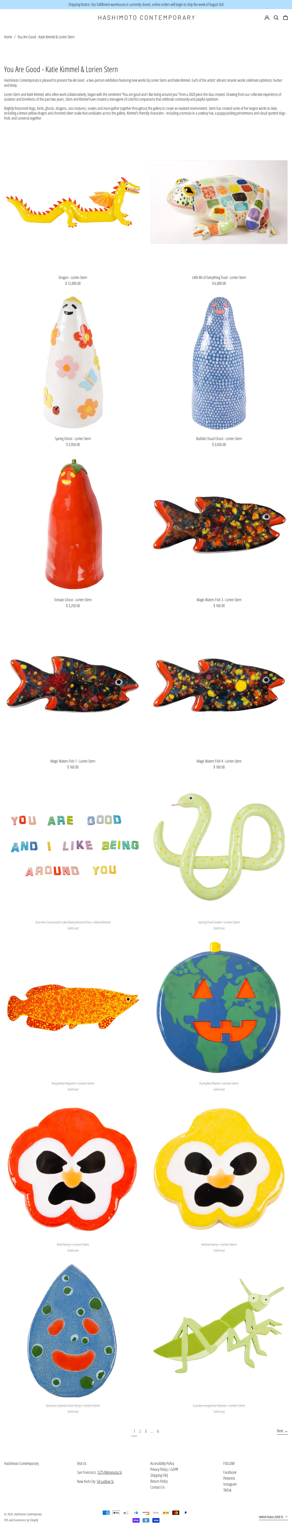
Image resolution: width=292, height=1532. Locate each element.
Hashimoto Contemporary (21, 1463)
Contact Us (157, 1487)
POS (6, 1520)
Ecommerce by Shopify (26, 1520)
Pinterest (229, 1478)
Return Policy (159, 1481)
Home (8, 36)
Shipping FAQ (159, 1475)
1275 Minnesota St (109, 1472)
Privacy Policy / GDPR (164, 1469)
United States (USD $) (271, 1517)
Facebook (229, 1472)
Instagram (230, 1484)
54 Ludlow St (105, 1481)
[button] (285, 17)
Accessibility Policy (162, 1463)
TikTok (227, 1490)
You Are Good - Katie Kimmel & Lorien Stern (46, 36)
